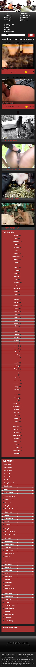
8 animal (23, 7)
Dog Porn (7, 29)
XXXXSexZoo (8, 553)
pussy (18, 317)
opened (17, 358)
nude (17, 323)
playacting (17, 355)
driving (17, 398)
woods (17, 363)
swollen (17, 299)
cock (17, 395)
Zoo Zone (7, 13)
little (17, 244)
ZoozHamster (8, 596)
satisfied (18, 447)
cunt (17, 267)
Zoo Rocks (24, 13)
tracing (17, 389)
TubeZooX (7, 576)
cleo (17, 279)
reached (17, 381)
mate (17, 262)
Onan (5, 602)
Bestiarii (6, 27)
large (17, 369)
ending (17, 366)
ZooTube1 (7, 570)
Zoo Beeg (7, 564)
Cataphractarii (25, 15)
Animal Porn (8, 17)
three (17, 378)
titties (17, 308)
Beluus (6, 556)
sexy (17, 253)
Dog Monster (8, 529)
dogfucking (17, 256)
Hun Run (6, 524)
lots (17, 250)
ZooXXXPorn (8, 544)
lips (17, 415)
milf (17, 238)
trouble (17, 270)
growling (17, 429)
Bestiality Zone (9, 31)
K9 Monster (7, 518)
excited (17, 340)
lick (17, 314)
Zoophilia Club (8, 532)
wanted (18, 404)
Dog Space (7, 617)
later (17, 320)
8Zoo (5, 573)
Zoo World (7, 582)
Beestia (22, 19)
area (17, 375)
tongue (18, 418)
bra (17, 326)
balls (17, 302)
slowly (17, 387)
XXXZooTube (8, 26)
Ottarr (5, 521)
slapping (17, 305)
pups (17, 343)
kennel (17, 276)
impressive (17, 435)
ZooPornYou (8, 550)
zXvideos (6, 567)
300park (6, 585)
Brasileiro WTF (8, 605)
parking (17, 372)
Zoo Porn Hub (8, 614)
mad (17, 401)
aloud (17, 352)
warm (17, 346)
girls (17, 273)
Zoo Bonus (24, 17)
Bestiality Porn (9, 24)
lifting (17, 441)
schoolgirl (10, 72)
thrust (17, 421)
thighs (17, 438)
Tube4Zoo (7, 579)
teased (17, 409)
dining (17, 432)
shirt (17, 444)
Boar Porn (7, 512)
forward (17, 426)
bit (18, 285)
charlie (14, 107)
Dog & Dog (7, 515)
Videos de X (7, 541)
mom (17, 349)
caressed (17, 384)
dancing (17, 334)
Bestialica (7, 593)
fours (15, 72)
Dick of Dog (7, 621)
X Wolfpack (24, 21)
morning (18, 311)
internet (17, 247)
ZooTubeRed (8, 608)
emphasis (17, 288)
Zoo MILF (7, 611)
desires (17, 453)
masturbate (17, 406)
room (17, 259)
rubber (17, 412)
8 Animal (6, 538)
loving (17, 235)
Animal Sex (7, 19)
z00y (5, 561)
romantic (17, 241)
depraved (17, 450)
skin (17, 331)
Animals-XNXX (8, 535)
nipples (18, 337)
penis (17, 291)
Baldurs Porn (8, 588)
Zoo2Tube (7, 547)
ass (6, 72)
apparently (8, 107)
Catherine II (8, 15)
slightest (17, 282)
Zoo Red (6, 599)
